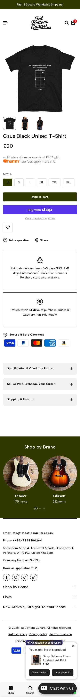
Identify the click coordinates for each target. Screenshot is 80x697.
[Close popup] (73, 646)
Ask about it (63, 672)
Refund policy (17, 634)
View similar (39, 672)
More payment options (40, 218)
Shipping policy (25, 641)
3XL (68, 182)
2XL (54, 182)
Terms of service (60, 634)
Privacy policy (38, 634)
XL (42, 182)
